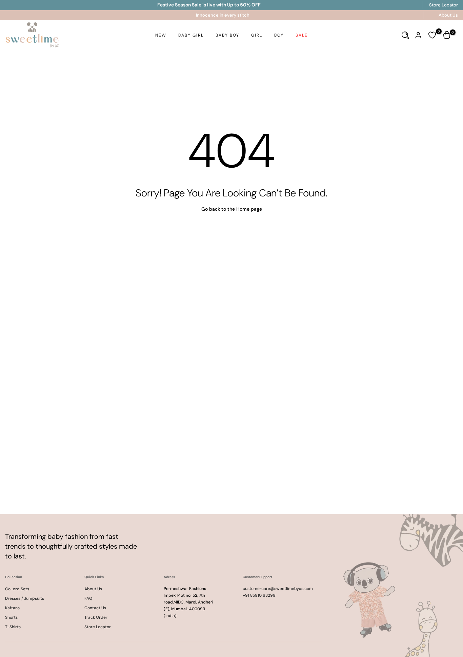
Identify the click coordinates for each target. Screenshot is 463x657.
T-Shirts (13, 627)
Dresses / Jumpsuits (24, 598)
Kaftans (12, 608)
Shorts (11, 617)
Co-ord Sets (17, 589)
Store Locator (443, 5)
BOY (279, 35)
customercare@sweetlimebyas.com (278, 588)
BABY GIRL (191, 35)
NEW (160, 35)
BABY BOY (227, 35)
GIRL (256, 35)
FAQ (88, 598)
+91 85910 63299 (259, 595)
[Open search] (405, 35)
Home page (249, 209)
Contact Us (95, 608)
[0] (432, 35)
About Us (448, 15)
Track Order (95, 617)
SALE (302, 35)
